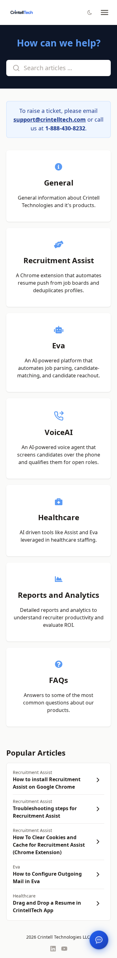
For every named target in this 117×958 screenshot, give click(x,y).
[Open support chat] (99, 940)
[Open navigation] (104, 12)
